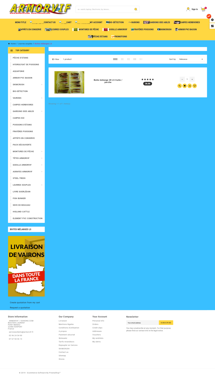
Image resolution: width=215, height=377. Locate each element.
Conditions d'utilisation (69, 328)
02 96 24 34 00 (15, 335)
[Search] (135, 9)
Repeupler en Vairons (68, 345)
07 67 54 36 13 (15, 339)
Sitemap (62, 356)
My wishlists (97, 338)
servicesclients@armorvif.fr (21, 332)
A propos (63, 331)
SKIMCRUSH (64, 349)
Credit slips (97, 328)
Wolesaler (63, 338)
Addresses (97, 331)
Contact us (63, 352)
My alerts (96, 342)
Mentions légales (66, 324)
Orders (95, 324)
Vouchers (96, 335)
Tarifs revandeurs (66, 342)
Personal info (98, 321)
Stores (61, 359)
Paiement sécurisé (67, 335)
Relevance (191, 59)
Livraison (63, 321)
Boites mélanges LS (20, 229)
